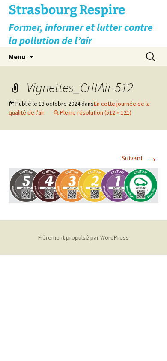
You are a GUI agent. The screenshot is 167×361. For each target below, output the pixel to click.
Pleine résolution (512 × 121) (95, 112)
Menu (17, 56)
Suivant (140, 158)
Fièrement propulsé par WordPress (83, 237)
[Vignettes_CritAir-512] (83, 184)
